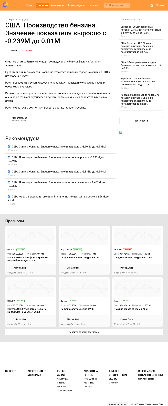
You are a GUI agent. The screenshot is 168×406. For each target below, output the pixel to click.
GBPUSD (118, 249)
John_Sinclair (73, 268)
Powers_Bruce (126, 268)
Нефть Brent (66, 249)
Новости (10, 371)
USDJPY (11, 301)
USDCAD (11, 249)
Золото (64, 301)
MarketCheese (19, 118)
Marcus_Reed (20, 268)
